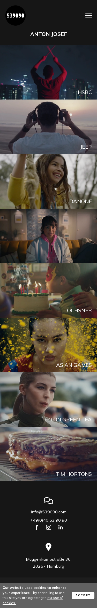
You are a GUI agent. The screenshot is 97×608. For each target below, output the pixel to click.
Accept (83, 595)
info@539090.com (48, 511)
